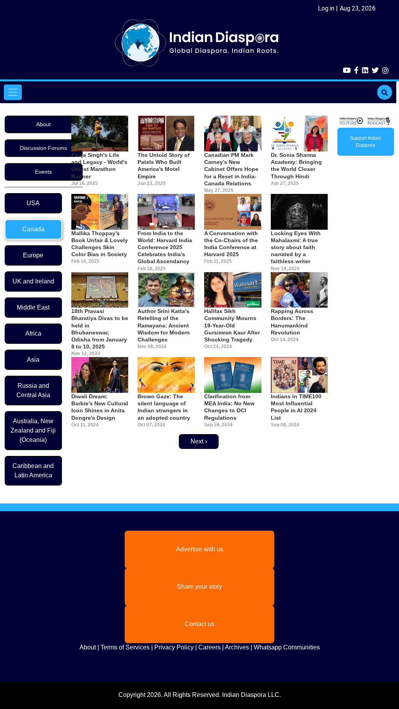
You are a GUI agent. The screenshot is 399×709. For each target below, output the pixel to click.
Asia (33, 359)
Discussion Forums (43, 148)
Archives (237, 647)
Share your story (199, 586)
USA (33, 203)
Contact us (199, 624)
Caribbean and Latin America (33, 471)
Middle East (33, 307)
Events (43, 172)
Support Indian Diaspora (365, 141)
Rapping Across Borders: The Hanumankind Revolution (292, 322)
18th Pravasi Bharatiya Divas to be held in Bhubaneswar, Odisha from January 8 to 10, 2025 (99, 329)
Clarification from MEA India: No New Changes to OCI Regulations (229, 407)
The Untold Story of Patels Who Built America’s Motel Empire (164, 165)
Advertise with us (199, 549)
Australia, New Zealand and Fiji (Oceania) (33, 430)
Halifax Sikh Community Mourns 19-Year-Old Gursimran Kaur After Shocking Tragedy (232, 325)
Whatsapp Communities (287, 647)
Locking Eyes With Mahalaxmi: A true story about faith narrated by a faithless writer (296, 247)
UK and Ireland (33, 281)
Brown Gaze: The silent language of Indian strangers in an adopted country (164, 407)
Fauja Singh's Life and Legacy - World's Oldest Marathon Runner (99, 165)
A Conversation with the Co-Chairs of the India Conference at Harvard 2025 (231, 244)
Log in (326, 8)
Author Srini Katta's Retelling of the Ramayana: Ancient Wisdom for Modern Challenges (164, 325)
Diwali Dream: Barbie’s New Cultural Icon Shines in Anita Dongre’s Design (99, 407)
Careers (209, 647)
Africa (33, 333)
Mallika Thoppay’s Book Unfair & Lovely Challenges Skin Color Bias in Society (99, 244)
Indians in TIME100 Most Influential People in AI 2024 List (296, 407)
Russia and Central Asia (33, 390)
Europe (33, 255)
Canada (33, 229)
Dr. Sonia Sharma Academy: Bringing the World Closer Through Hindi (296, 165)
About (43, 124)
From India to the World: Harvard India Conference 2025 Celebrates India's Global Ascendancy (165, 247)
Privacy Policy (174, 647)
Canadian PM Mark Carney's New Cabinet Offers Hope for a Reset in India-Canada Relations (231, 169)
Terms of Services (125, 647)
